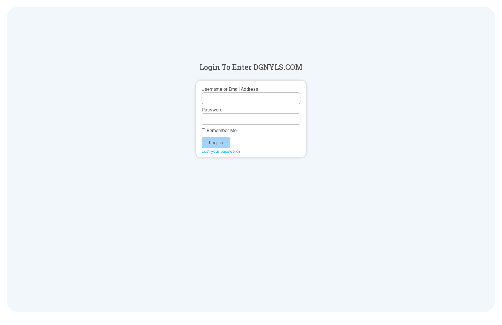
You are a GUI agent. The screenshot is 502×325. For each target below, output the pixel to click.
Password (212, 110)
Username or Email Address (230, 89)
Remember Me (221, 130)
